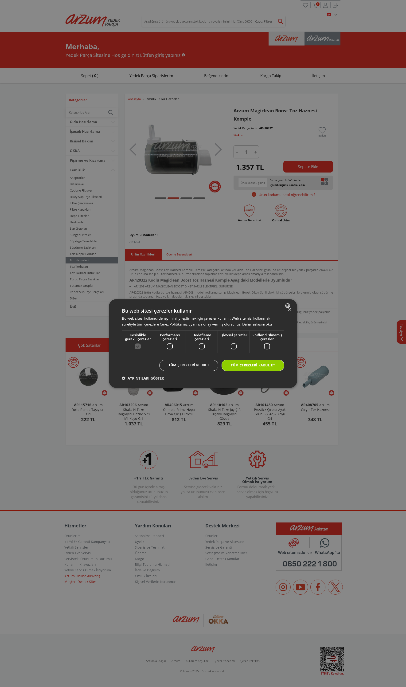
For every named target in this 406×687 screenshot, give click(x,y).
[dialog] (203, 343)
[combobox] (288, 305)
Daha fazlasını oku (257, 324)
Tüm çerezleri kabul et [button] (253, 365)
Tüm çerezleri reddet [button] (188, 365)
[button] (143, 378)
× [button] (289, 309)
